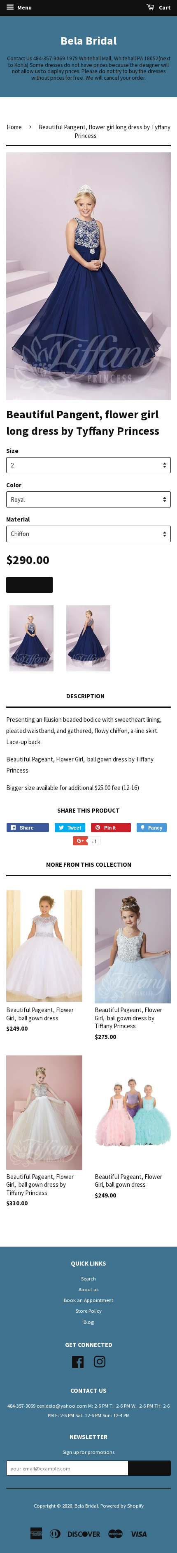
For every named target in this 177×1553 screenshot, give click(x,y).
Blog (89, 1321)
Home (14, 127)
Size (12, 451)
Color (13, 485)
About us (88, 1289)
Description (85, 696)
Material (18, 519)
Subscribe (149, 1468)
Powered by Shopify (122, 1505)
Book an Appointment (88, 1300)
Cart (164, 7)
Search (88, 1278)
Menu (24, 7)
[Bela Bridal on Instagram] (99, 1360)
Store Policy (89, 1310)
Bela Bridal (88, 40)
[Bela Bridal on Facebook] (78, 1360)
